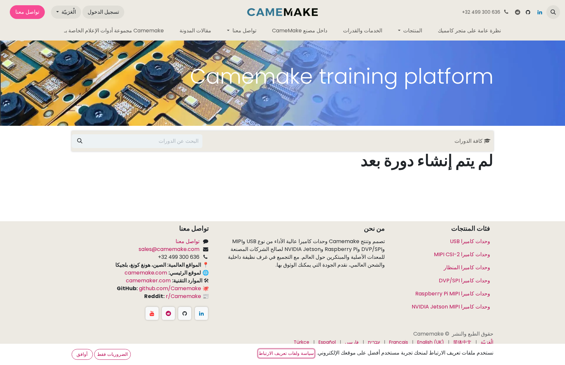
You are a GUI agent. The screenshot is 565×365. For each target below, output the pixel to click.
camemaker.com (148, 280)
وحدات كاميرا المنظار (467, 267)
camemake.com (146, 272)
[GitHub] (528, 12)
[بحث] (80, 141)
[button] (553, 12)
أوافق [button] (82, 354)
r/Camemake (183, 296)
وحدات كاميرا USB (470, 241)
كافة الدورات (468, 141)
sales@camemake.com (169, 249)
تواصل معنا (27, 12)
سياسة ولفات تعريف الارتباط (286, 353)
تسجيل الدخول (103, 12)
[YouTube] (152, 313)
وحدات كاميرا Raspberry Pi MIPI (452, 293)
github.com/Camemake (170, 288)
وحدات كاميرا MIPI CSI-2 (461, 254)
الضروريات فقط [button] (112, 354)
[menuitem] (469, 30)
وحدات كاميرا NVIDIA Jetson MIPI (450, 306)
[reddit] (518, 12)
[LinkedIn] (540, 12)
